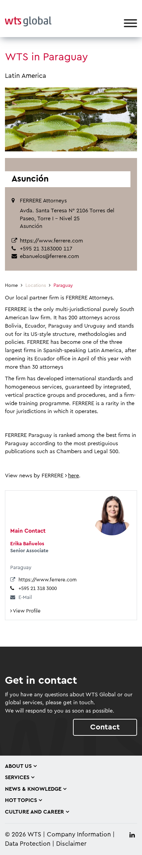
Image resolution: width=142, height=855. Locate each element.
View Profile (26, 611)
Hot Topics (21, 800)
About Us (18, 766)
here (73, 475)
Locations (35, 285)
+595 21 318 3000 (37, 588)
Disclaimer (71, 844)
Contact (105, 727)
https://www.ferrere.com (51, 240)
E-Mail (25, 597)
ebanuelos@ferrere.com (49, 256)
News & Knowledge (33, 789)
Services (17, 777)
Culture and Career (34, 812)
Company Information (79, 834)
